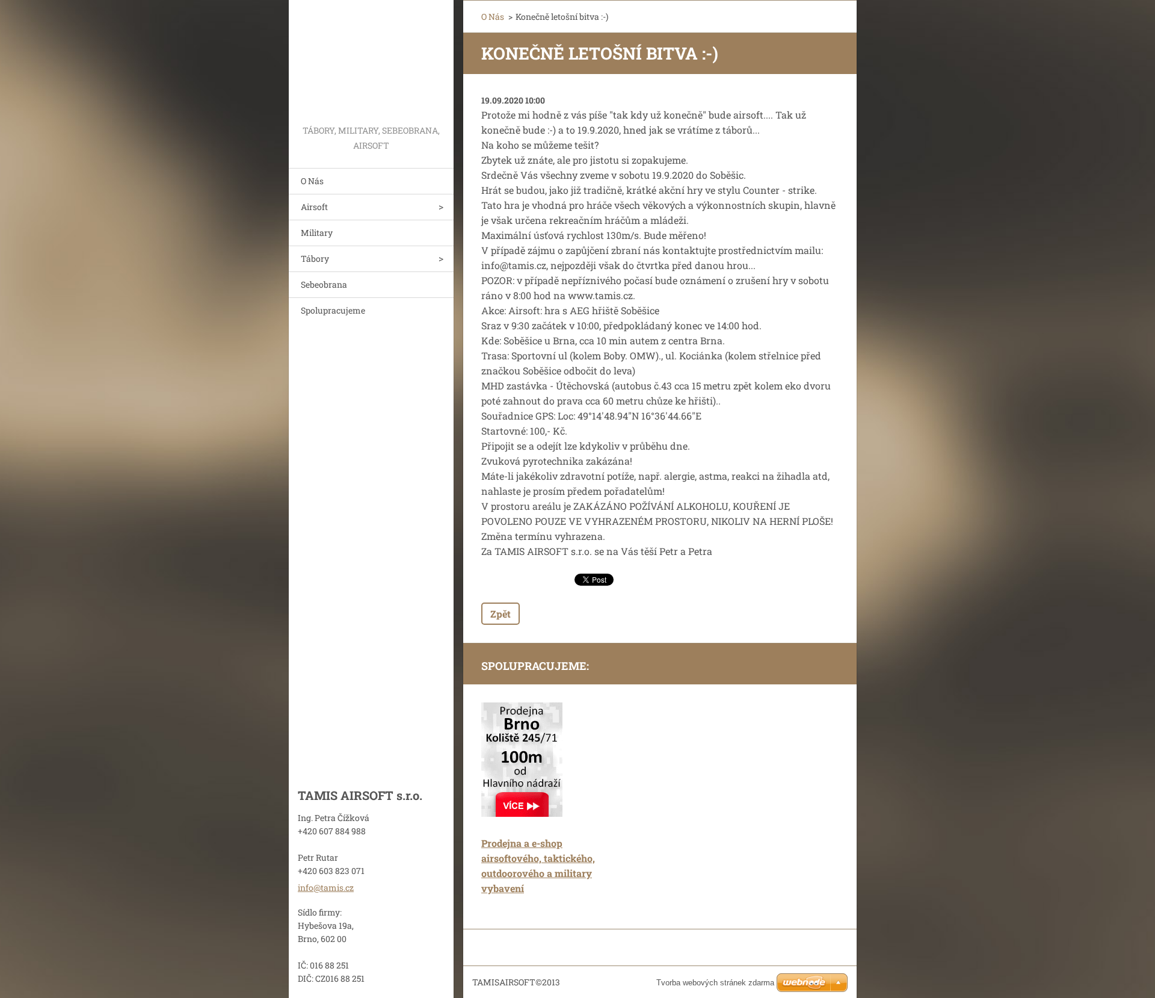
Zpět (500, 613)
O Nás (312, 181)
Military (317, 232)
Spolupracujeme (333, 310)
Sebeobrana (324, 284)
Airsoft (314, 206)
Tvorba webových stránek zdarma (715, 982)
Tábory (315, 258)
